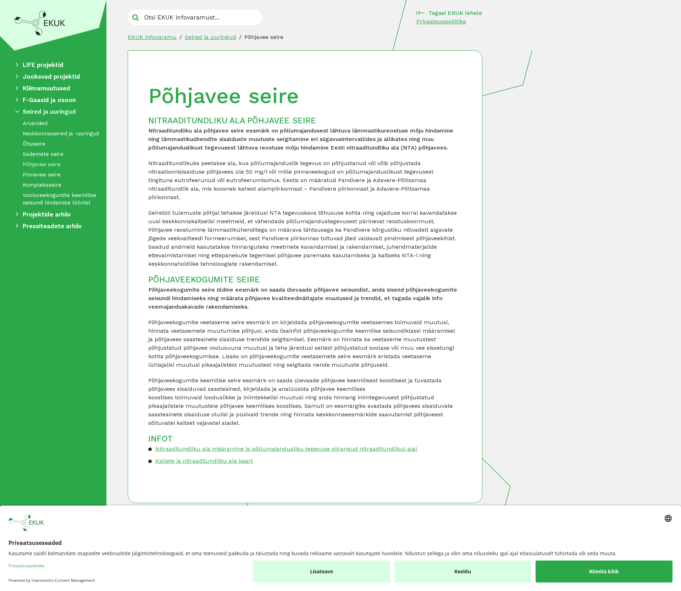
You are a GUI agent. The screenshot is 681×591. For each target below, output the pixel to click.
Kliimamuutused (46, 88)
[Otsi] (135, 17)
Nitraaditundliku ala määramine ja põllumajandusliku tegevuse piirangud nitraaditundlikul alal (286, 448)
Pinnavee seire (42, 174)
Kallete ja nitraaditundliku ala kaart (204, 460)
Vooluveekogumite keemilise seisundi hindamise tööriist (59, 199)
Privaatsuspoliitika (441, 21)
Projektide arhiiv (47, 214)
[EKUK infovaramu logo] (53, 25)
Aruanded (35, 123)
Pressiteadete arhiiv (52, 226)
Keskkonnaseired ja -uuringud (61, 133)
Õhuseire (34, 144)
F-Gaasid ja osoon (49, 99)
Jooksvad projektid (51, 76)
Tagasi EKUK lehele (455, 13)
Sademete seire (43, 154)
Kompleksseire (42, 185)
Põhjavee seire (42, 164)
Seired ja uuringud (49, 111)
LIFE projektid (43, 64)
